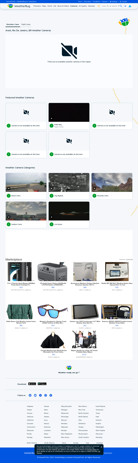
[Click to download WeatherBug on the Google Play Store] (42, 384)
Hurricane (91, 6)
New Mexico (82, 406)
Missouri (64, 420)
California (30, 420)
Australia (99, 443)
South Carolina (83, 437)
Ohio (80, 420)
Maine (46, 434)
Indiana (46, 417)
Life (54, 6)
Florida (29, 434)
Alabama (30, 406)
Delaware (30, 430)
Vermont (98, 420)
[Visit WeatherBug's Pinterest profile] (50, 395)
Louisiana (47, 430)
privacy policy (91, 449)
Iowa (45, 420)
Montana (64, 424)
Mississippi (64, 417)
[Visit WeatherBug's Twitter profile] (30, 395)
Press (80, 2)
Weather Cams (12, 24)
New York (81, 410)
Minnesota (64, 413)
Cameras (74, 6)
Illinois (46, 413)
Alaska (29, 410)
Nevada (64, 430)
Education (87, 2)
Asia (87, 443)
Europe (76, 443)
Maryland (47, 437)
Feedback (96, 2)
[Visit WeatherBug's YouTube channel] (35, 395)
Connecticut (31, 427)
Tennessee (99, 410)
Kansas (46, 424)
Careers (104, 2)
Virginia (98, 424)
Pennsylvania (83, 430)
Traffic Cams (26, 24)
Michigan (64, 410)
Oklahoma (81, 424)
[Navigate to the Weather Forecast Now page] (19, 6)
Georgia (29, 437)
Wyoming (99, 437)
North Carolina (83, 413)
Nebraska (64, 427)
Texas (98, 413)
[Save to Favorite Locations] (99, 6)
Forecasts (37, 6)
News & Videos (63, 6)
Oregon (81, 427)
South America (49, 443)
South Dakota (100, 406)
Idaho (46, 410)
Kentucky (47, 427)
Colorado (30, 424)
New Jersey (65, 437)
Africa (64, 443)
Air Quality (83, 6)
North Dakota (83, 417)
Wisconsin (99, 434)
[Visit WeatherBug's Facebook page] (40, 395)
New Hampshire (66, 434)
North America (32, 443)
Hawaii (46, 406)
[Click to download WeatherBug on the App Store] (32, 384)
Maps (44, 6)
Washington (100, 427)
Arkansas (30, 417)
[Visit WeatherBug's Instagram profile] (45, 395)
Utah (97, 417)
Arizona (29, 413)
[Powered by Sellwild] (129, 259)
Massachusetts (66, 406)
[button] (101, 447)
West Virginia (100, 430)
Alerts (49, 6)
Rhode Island (82, 434)
